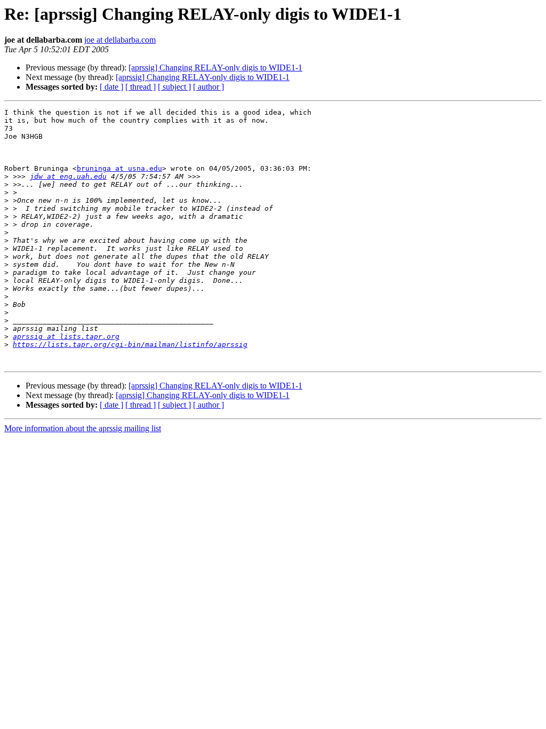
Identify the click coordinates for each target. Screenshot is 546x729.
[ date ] (111, 86)
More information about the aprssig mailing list (82, 428)
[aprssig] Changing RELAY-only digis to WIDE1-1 (215, 67)
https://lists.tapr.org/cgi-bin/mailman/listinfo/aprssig (130, 344)
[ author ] (208, 86)
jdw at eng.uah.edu (68, 176)
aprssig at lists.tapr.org (66, 336)
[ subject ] (174, 86)
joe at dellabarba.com (120, 39)
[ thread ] (140, 86)
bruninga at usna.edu (119, 168)
